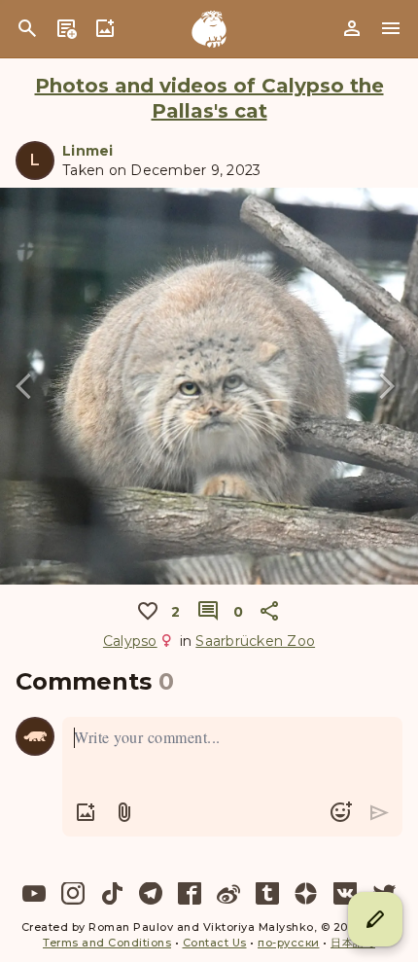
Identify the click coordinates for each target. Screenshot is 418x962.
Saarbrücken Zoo (255, 641)
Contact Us (215, 942)
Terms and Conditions (107, 942)
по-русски (289, 942)
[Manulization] (209, 29)
